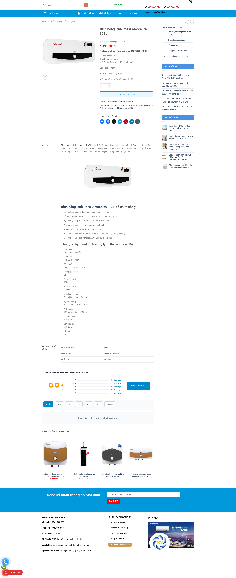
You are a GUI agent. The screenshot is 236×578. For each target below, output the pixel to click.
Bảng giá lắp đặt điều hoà (177, 51)
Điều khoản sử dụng (118, 522)
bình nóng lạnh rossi (121, 105)
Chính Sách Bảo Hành (119, 533)
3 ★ (79, 404)
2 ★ (88, 404)
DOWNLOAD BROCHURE (121, 545)
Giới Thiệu (89, 13)
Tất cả (48, 404)
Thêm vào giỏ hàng (126, 94)
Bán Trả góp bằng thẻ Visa (178, 56)
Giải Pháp (104, 13)
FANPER (153, 517)
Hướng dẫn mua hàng (119, 528)
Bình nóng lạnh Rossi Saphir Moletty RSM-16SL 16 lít (141, 475)
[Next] (154, 460)
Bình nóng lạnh (66, 21)
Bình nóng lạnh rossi (126, 102)
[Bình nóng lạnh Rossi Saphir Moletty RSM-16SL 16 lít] (141, 454)
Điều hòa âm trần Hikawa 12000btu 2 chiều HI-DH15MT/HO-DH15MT (178, 100)
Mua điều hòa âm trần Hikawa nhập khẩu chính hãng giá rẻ (177, 92)
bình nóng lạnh (108, 105)
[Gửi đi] (86, 5)
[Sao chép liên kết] (137, 121)
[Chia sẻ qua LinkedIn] (131, 121)
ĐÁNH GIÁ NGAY (138, 386)
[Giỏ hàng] (190, 1)
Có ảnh (110, 404)
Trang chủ (48, 21)
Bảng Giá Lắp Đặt (117, 539)
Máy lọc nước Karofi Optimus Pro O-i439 (84, 475)
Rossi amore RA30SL (125, 108)
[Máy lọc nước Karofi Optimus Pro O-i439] (83, 454)
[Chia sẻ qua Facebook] (102, 121)
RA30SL (102, 108)
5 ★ (59, 404)
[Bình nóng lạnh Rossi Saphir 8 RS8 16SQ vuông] (112, 454)
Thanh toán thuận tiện (176, 40)
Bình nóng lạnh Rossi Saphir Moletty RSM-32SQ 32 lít (55, 475)
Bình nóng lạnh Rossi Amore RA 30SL (77, 145)
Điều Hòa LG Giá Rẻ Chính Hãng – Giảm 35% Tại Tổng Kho (176, 76)
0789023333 (172, 7)
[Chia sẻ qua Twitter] (114, 121)
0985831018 (153, 7)
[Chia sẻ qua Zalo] (108, 121)
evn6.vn (52, 533)
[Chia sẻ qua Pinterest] (125, 121)
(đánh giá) (114, 42)
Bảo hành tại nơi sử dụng (177, 45)
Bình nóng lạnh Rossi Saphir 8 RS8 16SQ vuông (112, 475)
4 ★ (69, 404)
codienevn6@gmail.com (157, 12)
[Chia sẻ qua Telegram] (120, 121)
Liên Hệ (132, 13)
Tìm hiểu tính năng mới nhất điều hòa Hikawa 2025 (176, 84)
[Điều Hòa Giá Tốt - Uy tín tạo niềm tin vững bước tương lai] (118, 5)
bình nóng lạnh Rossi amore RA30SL (141, 105)
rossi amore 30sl (112, 108)
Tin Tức (118, 13)
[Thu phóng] (45, 77)
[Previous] (42, 460)
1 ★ (98, 404)
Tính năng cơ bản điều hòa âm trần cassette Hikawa (177, 108)
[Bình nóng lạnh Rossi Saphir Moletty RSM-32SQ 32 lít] (55, 454)
